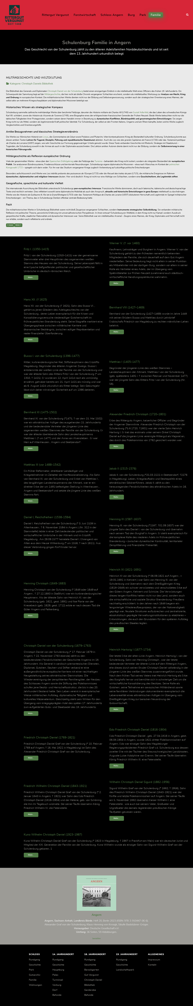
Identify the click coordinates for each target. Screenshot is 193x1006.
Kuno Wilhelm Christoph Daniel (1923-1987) (53, 834)
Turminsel (57, 980)
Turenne (98, 161)
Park (31, 970)
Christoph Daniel (93, 980)
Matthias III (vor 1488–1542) (42, 464)
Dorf (54, 990)
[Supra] (14, 14)
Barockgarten (91, 970)
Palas (55, 975)
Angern (96, 914)
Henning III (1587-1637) (125, 519)
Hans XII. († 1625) (35, 299)
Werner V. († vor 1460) (124, 243)
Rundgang (34, 960)
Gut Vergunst (91, 975)
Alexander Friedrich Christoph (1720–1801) (137, 414)
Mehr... (31, 277)
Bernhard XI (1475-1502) (40, 412)
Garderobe (90, 990)
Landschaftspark (125, 970)
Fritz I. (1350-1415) (36, 249)
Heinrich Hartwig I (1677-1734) (130, 649)
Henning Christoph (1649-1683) (45, 583)
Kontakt (152, 965)
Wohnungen (35, 985)
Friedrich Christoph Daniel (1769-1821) (49, 737)
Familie (32, 980)
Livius (45, 137)
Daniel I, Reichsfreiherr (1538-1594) (47, 517)
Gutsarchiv (34, 975)
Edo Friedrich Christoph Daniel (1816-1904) (138, 729)
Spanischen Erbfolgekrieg (61, 161)
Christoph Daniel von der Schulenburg (65, 91)
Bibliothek (89, 985)
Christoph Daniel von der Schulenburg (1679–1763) (57, 645)
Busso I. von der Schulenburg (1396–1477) (52, 356)
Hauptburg (58, 970)
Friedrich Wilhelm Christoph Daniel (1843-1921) (55, 786)
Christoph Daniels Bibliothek (37, 83)
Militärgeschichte (52, 94)
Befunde (56, 995)
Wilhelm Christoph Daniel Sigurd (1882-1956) (139, 782)
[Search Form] (187, 15)
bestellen (96, 938)
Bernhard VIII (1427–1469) (127, 307)
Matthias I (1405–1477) (124, 361)
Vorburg (56, 985)
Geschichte (35, 965)
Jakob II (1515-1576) (122, 468)
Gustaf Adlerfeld (140, 112)
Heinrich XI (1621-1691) (125, 569)
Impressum (154, 960)
